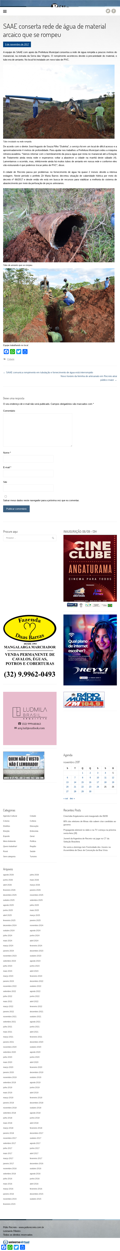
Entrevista (34, 831)
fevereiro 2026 (9, 890)
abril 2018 (34, 1123)
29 (82, 791)
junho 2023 (35, 966)
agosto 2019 (35, 1082)
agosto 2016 (35, 1174)
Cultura (33, 821)
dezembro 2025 (10, 895)
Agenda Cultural (10, 816)
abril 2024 (34, 941)
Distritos (6, 826)
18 (105, 782)
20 (67, 787)
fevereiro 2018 (36, 1128)
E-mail (7, 467)
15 (82, 782)
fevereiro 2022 (36, 1006)
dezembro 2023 (36, 951)
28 (75, 791)
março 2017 (8, 1158)
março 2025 (35, 915)
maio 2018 (7, 1123)
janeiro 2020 (8, 1072)
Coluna (6, 821)
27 (67, 791)
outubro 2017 (35, 1138)
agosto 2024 (35, 930)
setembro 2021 (9, 1022)
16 (90, 782)
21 (75, 787)
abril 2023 (34, 971)
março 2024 (8, 946)
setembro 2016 (9, 1174)
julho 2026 (34, 875)
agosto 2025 (8, 905)
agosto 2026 (8, 875)
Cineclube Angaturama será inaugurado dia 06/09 (85, 816)
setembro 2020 (9, 1052)
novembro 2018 (10, 1108)
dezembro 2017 (36, 1133)
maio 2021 (7, 1032)
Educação (34, 826)
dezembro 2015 (36, 1194)
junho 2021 (35, 1027)
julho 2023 (7, 966)
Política (33, 841)
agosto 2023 (35, 961)
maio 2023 (7, 971)
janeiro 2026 (35, 890)
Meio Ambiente (9, 841)
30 (90, 791)
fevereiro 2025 (9, 920)
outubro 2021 (35, 1017)
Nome (7, 452)
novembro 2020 (10, 1047)
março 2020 (8, 1067)
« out (65, 798)
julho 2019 (7, 1087)
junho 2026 (8, 880)
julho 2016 (7, 1179)
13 (67, 782)
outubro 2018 (35, 1108)
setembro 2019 (9, 1082)
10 (98, 777)
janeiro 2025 (35, 920)
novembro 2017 (10, 1138)
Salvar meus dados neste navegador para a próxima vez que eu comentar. (41, 500)
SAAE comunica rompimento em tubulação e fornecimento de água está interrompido (48, 372)
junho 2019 (35, 1087)
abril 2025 (7, 915)
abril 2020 (34, 1062)
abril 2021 (34, 1032)
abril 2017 (34, 1153)
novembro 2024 (36, 925)
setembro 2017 (9, 1143)
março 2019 (8, 1098)
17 (98, 782)
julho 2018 (7, 1118)
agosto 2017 (35, 1143)
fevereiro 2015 (9, 1204)
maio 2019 (7, 1093)
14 (75, 782)
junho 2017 (35, 1148)
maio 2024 (7, 941)
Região (33, 846)
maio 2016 (7, 1184)
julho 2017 (7, 1148)
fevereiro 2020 (36, 1067)
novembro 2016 (10, 1168)
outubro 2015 (35, 1199)
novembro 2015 (10, 1199)
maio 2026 (34, 880)
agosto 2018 (35, 1113)
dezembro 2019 (36, 1072)
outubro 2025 (9, 900)
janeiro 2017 (8, 1163)
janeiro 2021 (8, 1042)
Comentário (9, 410)
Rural (5, 851)
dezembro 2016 (36, 1163)
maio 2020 (7, 1062)
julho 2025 (34, 905)
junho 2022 (35, 996)
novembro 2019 (10, 1077)
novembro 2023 (10, 956)
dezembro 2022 (36, 981)
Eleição (6, 831)
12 (113, 777)
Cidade (10, 359)
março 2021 (8, 1037)
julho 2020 (7, 1057)
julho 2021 (7, 1027)
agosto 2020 (35, 1052)
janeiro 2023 (8, 981)
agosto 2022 (35, 991)
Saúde (32, 851)
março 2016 (8, 1189)
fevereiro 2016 (36, 1189)
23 (90, 787)
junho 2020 (35, 1057)
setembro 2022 (9, 991)
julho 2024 (7, 935)
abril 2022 (34, 1001)
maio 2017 (7, 1153)
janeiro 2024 (8, 951)
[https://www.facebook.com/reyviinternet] (90, 650)
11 (105, 777)
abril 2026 (7, 885)
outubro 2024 (9, 930)
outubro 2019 (35, 1077)
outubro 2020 (35, 1047)
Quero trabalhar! (10, 846)
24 (98, 787)
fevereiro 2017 (36, 1158)
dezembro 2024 (10, 925)
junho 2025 (8, 910)
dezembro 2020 (36, 1042)
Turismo (33, 856)
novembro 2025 (36, 895)
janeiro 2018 (8, 1133)
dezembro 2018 (36, 1103)
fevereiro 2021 (36, 1037)
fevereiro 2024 (36, 946)
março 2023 (8, 976)
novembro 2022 (10, 986)
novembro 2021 (10, 1017)
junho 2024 (35, 935)
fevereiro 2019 (36, 1098)
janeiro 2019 (8, 1103)
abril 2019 (34, 1093)
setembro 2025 (36, 900)
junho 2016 (35, 1179)
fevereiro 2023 (36, 976)
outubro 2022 (35, 986)
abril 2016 (34, 1184)
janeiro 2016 (8, 1194)
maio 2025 (34, 910)
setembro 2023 (9, 961)
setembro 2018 (9, 1113)
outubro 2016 (35, 1168)
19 (113, 782)
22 (82, 787)
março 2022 (8, 1006)
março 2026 (35, 885)
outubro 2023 (35, 956)
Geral (32, 836)
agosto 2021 (35, 1022)
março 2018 (8, 1128)
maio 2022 (7, 1001)
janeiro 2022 (8, 1012)
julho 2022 (7, 996)
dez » (72, 798)
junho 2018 (35, 1118)
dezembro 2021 (36, 1012)
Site (5, 482)
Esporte (6, 836)
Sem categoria (9, 856)
